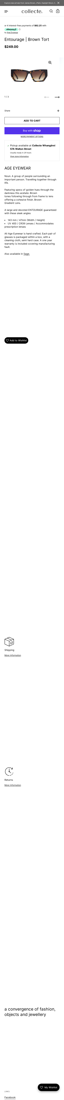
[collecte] (32, 11)
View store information (19, 156)
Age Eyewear (12, 32)
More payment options (32, 136)
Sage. (27, 253)
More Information (12, 655)
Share (7, 110)
